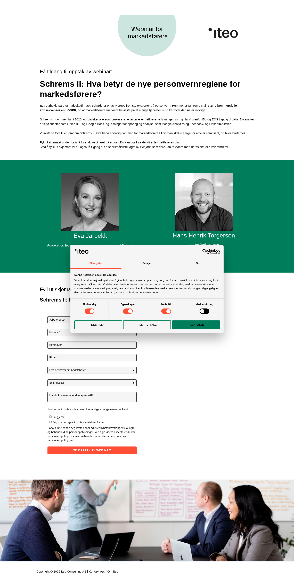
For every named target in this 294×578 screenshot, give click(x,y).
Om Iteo (112, 571)
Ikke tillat (98, 324)
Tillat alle (196, 324)
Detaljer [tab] (147, 263)
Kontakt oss (97, 571)
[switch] (128, 311)
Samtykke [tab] (96, 263)
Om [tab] (198, 263)
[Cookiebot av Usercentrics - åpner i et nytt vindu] (205, 251)
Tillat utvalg (147, 324)
